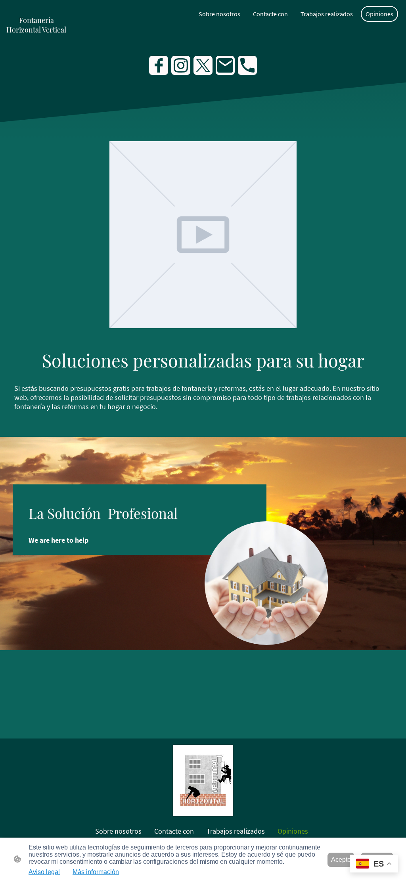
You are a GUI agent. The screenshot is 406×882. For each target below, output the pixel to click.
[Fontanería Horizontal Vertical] (36, 44)
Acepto (341, 859)
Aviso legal (44, 872)
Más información (96, 872)
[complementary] (374, 864)
